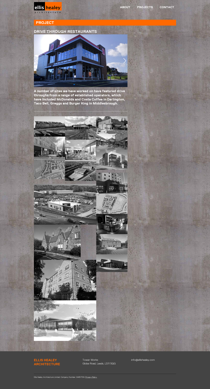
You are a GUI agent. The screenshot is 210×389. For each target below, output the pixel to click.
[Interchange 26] (80, 170)
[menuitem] (123, 7)
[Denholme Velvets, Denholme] (111, 273)
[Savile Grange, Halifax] (65, 280)
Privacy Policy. (91, 377)
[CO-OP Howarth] (111, 125)
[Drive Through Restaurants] (111, 263)
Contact (167, 7)
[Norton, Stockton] (49, 168)
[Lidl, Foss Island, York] (111, 171)
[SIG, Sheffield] (111, 159)
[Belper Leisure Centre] (65, 320)
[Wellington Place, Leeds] (80, 150)
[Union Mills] (80, 128)
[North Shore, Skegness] (111, 183)
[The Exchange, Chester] (111, 224)
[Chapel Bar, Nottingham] (65, 342)
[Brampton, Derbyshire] (111, 203)
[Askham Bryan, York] (111, 244)
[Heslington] (57, 242)
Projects (145, 7)
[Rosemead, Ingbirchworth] (49, 126)
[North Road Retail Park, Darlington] (65, 204)
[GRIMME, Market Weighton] (65, 182)
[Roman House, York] (111, 279)
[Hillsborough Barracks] (111, 141)
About (125, 7)
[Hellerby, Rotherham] (111, 276)
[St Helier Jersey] (49, 147)
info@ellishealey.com (143, 359)
